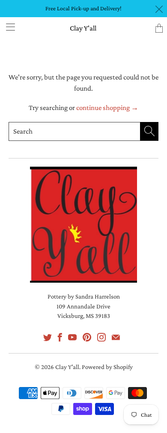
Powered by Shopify (107, 366)
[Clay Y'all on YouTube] (72, 337)
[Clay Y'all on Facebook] (60, 337)
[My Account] (7, 26)
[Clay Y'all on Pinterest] (87, 337)
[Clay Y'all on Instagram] (101, 337)
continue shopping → (107, 108)
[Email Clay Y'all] (116, 337)
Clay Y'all (83, 28)
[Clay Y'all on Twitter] (47, 337)
